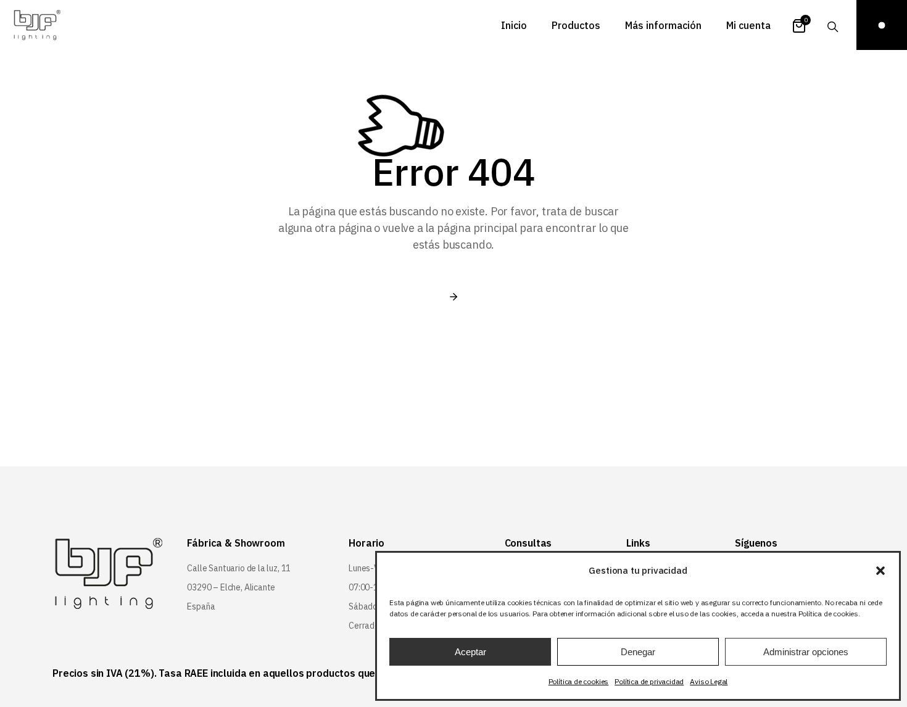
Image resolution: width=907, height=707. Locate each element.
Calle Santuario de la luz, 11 (239, 568)
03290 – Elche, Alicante (231, 587)
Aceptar (470, 652)
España (201, 606)
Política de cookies (579, 681)
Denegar (638, 652)
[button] (880, 570)
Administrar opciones (805, 652)
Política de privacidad (649, 681)
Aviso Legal (708, 681)
